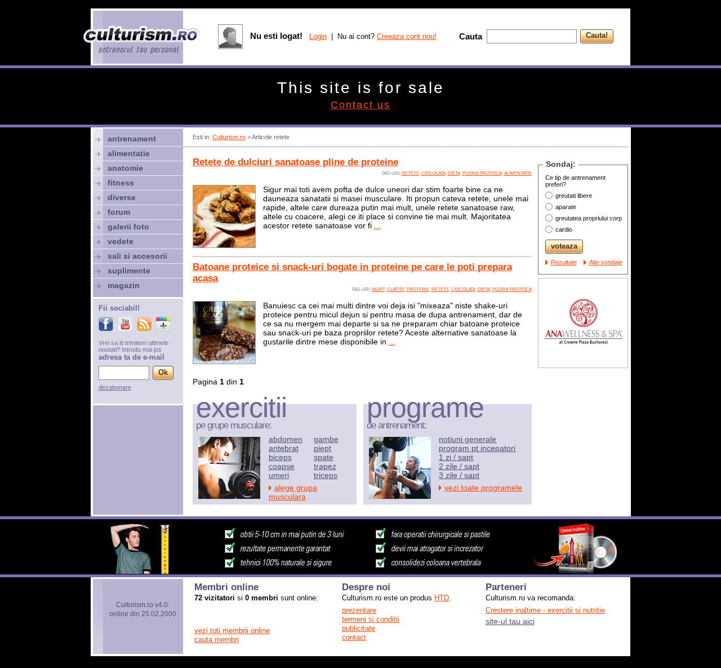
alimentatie (518, 173)
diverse (122, 197)
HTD (441, 598)
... (377, 225)
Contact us (360, 104)
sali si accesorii (137, 255)
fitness (121, 182)
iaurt (378, 289)
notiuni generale (467, 439)
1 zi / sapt (456, 457)
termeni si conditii (370, 619)
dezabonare (115, 387)
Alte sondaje (605, 262)
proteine (418, 289)
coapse (282, 466)
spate (323, 457)
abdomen (285, 439)
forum (119, 211)
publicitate (358, 628)
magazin (124, 285)
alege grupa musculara (293, 492)
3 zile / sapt (459, 475)
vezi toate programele (483, 487)
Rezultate (564, 262)
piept (322, 448)
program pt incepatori (477, 448)
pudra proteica (482, 173)
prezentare (359, 610)
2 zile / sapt (459, 466)
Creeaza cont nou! (407, 36)
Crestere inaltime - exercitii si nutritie (545, 610)
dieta (454, 173)
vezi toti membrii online (232, 630)
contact (354, 637)
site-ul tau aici (510, 621)
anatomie (125, 167)
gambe (326, 439)
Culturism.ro (229, 137)
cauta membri (216, 639)
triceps (325, 475)
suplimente (129, 270)
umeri (279, 475)
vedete (120, 241)
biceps (280, 457)
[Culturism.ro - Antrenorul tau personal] (142, 40)
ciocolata (433, 173)
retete (410, 173)
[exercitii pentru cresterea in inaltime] (360, 571)
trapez (325, 466)
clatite (395, 289)
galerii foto (128, 226)
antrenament (132, 138)
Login (318, 36)
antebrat (284, 448)
